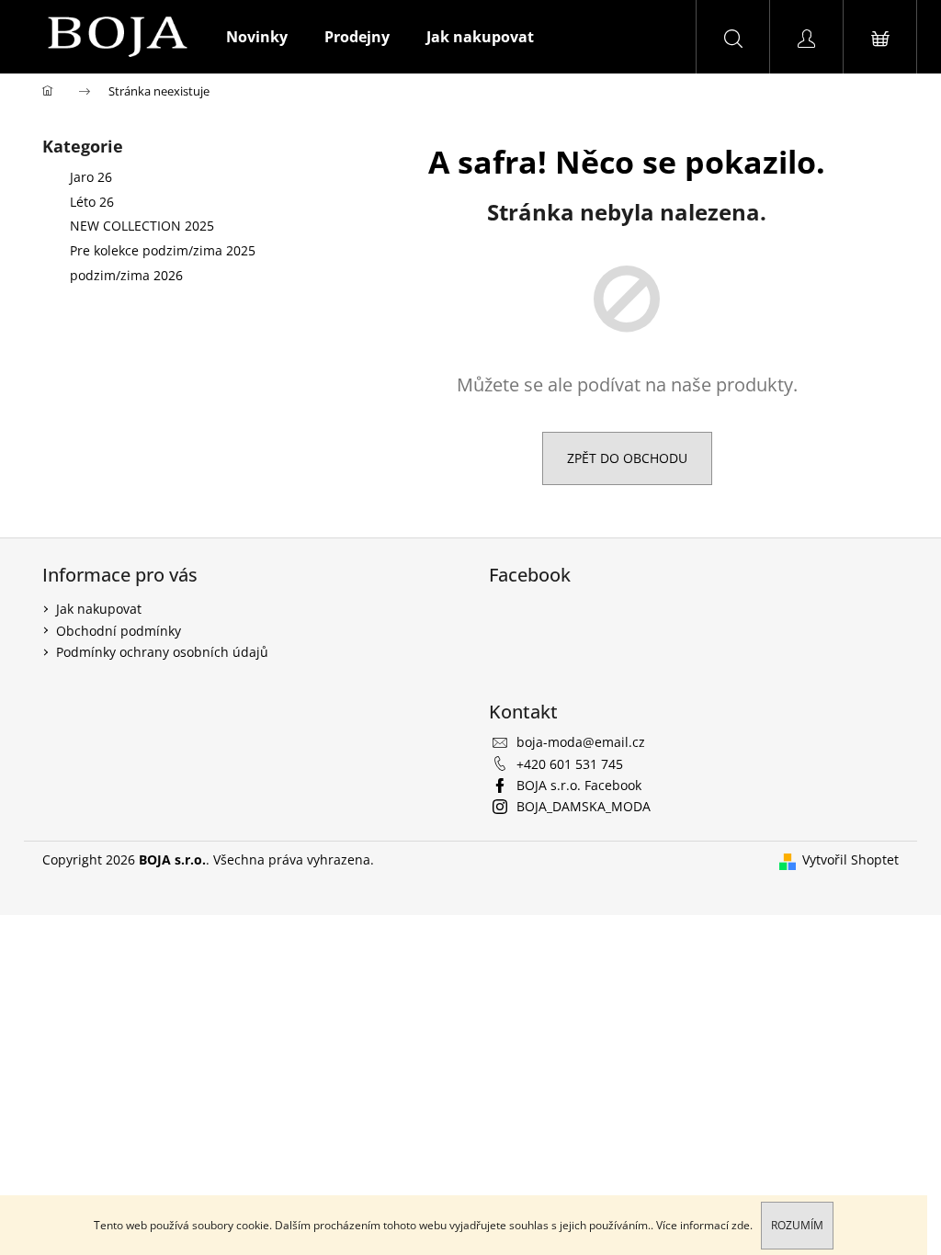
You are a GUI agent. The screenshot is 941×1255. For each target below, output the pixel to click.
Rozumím (797, 1225)
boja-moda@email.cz (580, 742)
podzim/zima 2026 (126, 275)
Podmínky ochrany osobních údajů (162, 652)
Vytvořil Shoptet (850, 859)
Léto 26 (92, 201)
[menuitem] (257, 36)
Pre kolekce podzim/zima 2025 (162, 250)
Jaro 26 (91, 177)
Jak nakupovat (99, 608)
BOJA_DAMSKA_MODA (583, 806)
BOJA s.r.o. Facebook (578, 785)
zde (740, 1225)
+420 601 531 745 (569, 764)
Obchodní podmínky (118, 630)
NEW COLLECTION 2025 (142, 225)
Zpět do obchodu (627, 458)
